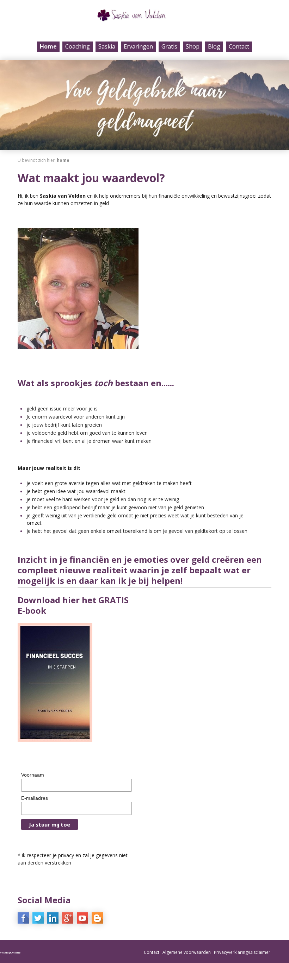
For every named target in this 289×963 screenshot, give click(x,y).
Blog (214, 46)
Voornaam (32, 775)
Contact (239, 46)
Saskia (106, 46)
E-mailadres (34, 798)
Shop (192, 46)
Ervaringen (138, 46)
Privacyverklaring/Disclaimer (242, 952)
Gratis (169, 46)
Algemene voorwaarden (186, 952)
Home (48, 46)
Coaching (77, 46)
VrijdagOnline (10, 952)
